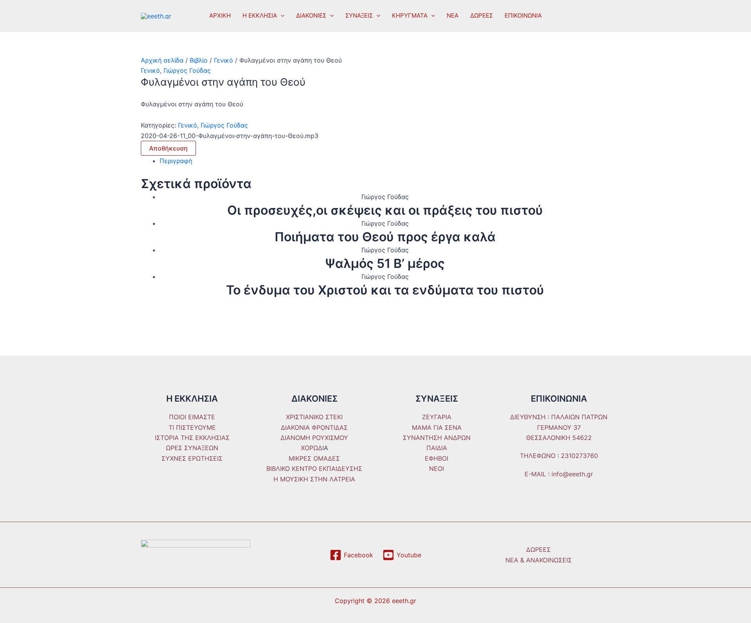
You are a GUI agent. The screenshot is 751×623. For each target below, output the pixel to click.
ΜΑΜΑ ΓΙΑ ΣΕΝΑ (437, 427)
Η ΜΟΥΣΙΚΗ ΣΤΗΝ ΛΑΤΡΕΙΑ (314, 479)
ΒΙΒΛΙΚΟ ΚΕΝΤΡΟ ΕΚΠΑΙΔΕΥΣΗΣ (314, 468)
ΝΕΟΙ (436, 468)
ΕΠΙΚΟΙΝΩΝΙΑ (523, 15)
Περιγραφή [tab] (176, 161)
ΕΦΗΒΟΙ (436, 458)
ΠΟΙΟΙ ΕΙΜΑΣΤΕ (192, 417)
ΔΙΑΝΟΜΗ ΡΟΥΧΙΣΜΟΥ (314, 438)
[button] (280, 15)
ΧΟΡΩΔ (311, 448)
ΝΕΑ (452, 15)
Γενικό (223, 60)
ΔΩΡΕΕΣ (481, 15)
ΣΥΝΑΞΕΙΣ (359, 15)
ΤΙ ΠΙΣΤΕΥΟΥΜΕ (192, 427)
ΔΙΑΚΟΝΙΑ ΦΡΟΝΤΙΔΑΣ (314, 427)
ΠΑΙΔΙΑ (436, 448)
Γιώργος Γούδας (187, 70)
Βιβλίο (199, 60)
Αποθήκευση (168, 148)
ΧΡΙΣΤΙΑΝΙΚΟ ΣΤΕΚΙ (314, 417)
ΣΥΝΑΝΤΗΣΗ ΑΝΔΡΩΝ (437, 438)
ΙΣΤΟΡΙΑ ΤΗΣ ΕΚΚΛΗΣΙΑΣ (192, 438)
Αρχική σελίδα (162, 60)
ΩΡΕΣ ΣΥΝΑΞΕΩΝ (192, 448)
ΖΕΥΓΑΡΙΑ (436, 417)
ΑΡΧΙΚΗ (220, 15)
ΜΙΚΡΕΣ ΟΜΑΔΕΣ (314, 458)
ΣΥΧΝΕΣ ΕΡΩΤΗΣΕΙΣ (192, 458)
